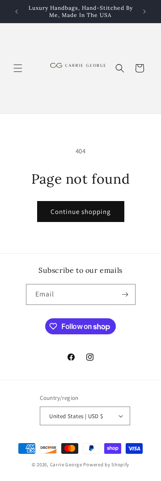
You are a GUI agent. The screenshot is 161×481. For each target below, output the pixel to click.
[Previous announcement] (16, 11)
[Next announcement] (144, 11)
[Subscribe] (125, 294)
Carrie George (67, 464)
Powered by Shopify (106, 464)
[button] (18, 68)
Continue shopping (81, 211)
